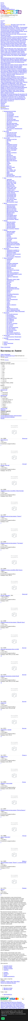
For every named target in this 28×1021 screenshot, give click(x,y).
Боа (23, 36)
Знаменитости (4, 84)
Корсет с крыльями (22, 39)
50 (3, 374)
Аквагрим (6, 48)
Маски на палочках (15, 59)
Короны (9, 68)
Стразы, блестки (20, 52)
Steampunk (13, 76)
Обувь (16, 43)
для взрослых (6, 387)
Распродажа (4, 102)
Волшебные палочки (6, 38)
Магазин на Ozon (8, 988)
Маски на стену (11, 75)
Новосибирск (9, 1006)
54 (3, 375)
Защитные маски (19, 58)
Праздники (3, 94)
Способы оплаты (8, 965)
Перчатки (3, 44)
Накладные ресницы (9, 43)
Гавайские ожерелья (16, 38)
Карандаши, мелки (22, 48)
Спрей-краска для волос (10, 52)
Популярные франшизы (21, 87)
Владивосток (7, 1002)
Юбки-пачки (18, 46)
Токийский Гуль (10, 355)
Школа (10, 91)
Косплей (19, 84)
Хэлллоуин (8, 24)
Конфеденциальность (9, 976)
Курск (14, 1004)
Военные (8, 79)
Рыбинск (22, 1006)
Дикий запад (19, 82)
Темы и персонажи (5, 76)
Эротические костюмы (18, 91)
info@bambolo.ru (10, 9)
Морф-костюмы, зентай (21, 31)
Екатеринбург (4, 1003)
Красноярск (9, 1004)
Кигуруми (3, 34)
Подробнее (4, 1015)
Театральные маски (5, 63)
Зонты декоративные (12, 39)
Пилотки (13, 68)
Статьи (5, 975)
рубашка (5, 407)
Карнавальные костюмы (7, 27)
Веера (25, 36)
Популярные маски (19, 62)
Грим (24, 24)
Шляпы (10, 26)
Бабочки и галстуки (12, 36)
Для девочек (16, 27)
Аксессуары (19, 24)
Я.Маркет (3, 981)
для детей (5, 388)
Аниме (22, 76)
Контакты (6, 973)
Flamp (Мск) (17, 981)
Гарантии (6, 969)
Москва (18, 1004)
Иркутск (10, 1003)
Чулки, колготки (7, 46)
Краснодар (3, 1004)
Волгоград (14, 1002)
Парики (6, 26)
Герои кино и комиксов (18, 80)
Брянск (2, 1002)
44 (3, 369)
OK (3, 1018)
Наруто (3, 355)
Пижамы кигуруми (5, 35)
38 (3, 365)
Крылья (2, 40)
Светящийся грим (15, 51)
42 (3, 368)
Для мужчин (23, 28)
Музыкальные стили (6, 86)
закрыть (3, 104)
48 (3, 372)
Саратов (19, 1007)
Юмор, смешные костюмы (7, 92)
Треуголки (3, 70)
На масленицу (21, 94)
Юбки (13, 46)
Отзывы (6, 972)
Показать (5, 411)
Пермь (17, 1006)
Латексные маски (5, 59)
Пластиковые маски (9, 62)
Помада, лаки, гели (5, 51)
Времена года (13, 79)
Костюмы (13, 24)
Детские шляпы (18, 67)
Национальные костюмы (17, 86)
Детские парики (18, 64)
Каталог (3, 24)
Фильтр (2, 418)
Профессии (3, 88)
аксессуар (5, 398)
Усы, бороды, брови (16, 55)
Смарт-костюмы (15, 32)
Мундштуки (23, 40)
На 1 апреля (9, 98)
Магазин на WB (8, 989)
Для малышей (4, 28)
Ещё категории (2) (19, 355)
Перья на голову (10, 44)
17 (1, 736)
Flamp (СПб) (9, 981)
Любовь (24, 84)
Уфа (17, 1008)
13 (1, 655)
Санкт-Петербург (12, 1007)
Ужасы (17, 90)
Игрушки (10, 84)
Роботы (10, 90)
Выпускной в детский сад (7, 100)
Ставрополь (4, 1008)
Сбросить (3, 409)
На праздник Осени (13, 99)
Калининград (19, 1003)
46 (3, 371)
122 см (4, 381)
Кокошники (4, 68)
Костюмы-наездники (9, 31)
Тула (14, 1008)
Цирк (7, 91)
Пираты (8, 87)
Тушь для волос (7, 55)
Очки (24, 43)
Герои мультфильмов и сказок (8, 82)
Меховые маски (19, 60)
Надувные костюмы (6, 32)
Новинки (3, 103)
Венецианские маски (9, 58)
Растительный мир (11, 88)
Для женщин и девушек (14, 28)
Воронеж (19, 1002)
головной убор (6, 401)
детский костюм (6, 402)
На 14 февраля (21, 95)
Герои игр (9, 80)
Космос (15, 84)
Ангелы (18, 76)
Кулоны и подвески (10, 40)
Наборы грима (14, 50)
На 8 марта (9, 96)
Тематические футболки (16, 30)
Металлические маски (9, 60)
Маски (2, 26)
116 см (4, 379)
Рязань (2, 1007)
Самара (6, 1007)
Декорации (15, 26)
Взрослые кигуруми (11, 34)
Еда (9, 83)
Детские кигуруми (21, 34)
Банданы (19, 36)
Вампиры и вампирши (6, 78)
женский (5, 392)
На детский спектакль (12, 94)
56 (3, 377)
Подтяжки (17, 44)
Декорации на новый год (12, 72)
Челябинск (3, 6)
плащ (4, 405)
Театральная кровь (5, 54)
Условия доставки (8, 968)
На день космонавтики (18, 98)
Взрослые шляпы (9, 67)
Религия (19, 88)
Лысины (17, 40)
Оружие (20, 43)
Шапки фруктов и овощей (15, 71)
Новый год (3, 87)
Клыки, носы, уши (5, 50)
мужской (5, 394)
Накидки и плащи (5, 42)
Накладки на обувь (15, 42)
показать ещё (4, 389)
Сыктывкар (10, 1008)
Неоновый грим (22, 50)
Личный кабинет (5, 106)
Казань (14, 1003)
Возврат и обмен (8, 967)
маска (4, 404)
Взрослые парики (9, 64)
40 (3, 366)
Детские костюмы (5, 30)
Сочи (23, 1007)
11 (1, 709)
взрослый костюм (7, 399)
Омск (14, 1006)
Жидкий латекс (13, 48)
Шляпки (25, 71)
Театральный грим (15, 54)
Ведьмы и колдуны (17, 78)
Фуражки (8, 70)
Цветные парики (18, 66)
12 (1, 682)
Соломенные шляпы (21, 68)
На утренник (21, 99)
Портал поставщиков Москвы (8, 982)
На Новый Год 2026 (13, 95)
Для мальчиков (23, 27)
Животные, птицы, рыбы (16, 83)
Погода (13, 87)
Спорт (13, 90)
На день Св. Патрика (17, 96)
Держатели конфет (10, 74)
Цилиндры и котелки (16, 70)
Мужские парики (9, 66)
